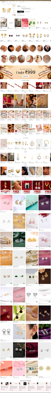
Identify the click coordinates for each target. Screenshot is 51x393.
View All (49, 17)
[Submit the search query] (19, 2)
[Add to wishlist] (24, 210)
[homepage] (3, 1)
